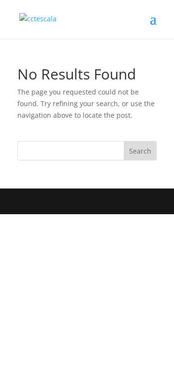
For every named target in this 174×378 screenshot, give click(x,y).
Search (140, 151)
